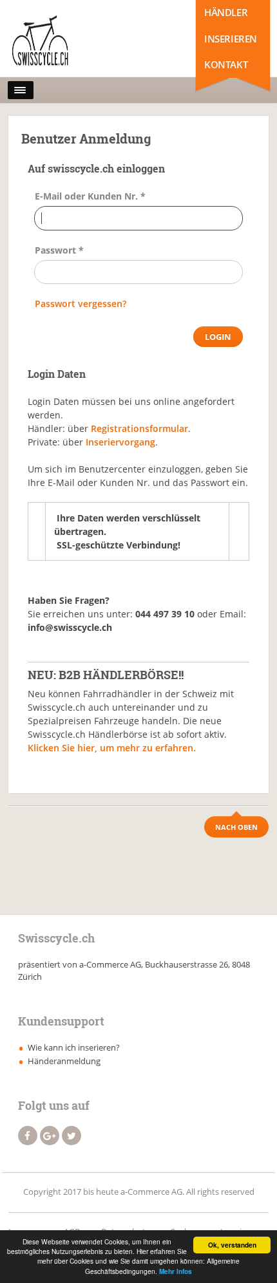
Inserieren (230, 38)
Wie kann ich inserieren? (74, 1047)
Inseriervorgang (120, 442)
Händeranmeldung (64, 1061)
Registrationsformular (139, 428)
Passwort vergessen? (80, 303)
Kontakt (225, 64)
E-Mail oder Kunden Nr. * (90, 196)
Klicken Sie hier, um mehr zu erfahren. (112, 748)
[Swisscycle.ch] (65, 42)
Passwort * (59, 250)
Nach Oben (236, 827)
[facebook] (27, 1135)
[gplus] (49, 1135)
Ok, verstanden (232, 1245)
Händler (225, 12)
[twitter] (71, 1135)
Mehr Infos (175, 1271)
